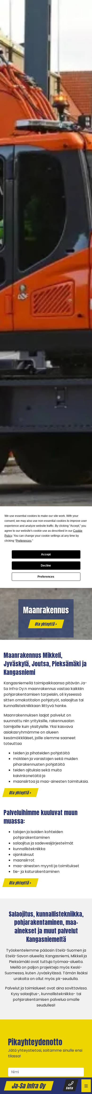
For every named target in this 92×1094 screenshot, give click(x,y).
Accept (46, 554)
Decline (46, 565)
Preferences (46, 576)
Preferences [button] (23, 540)
